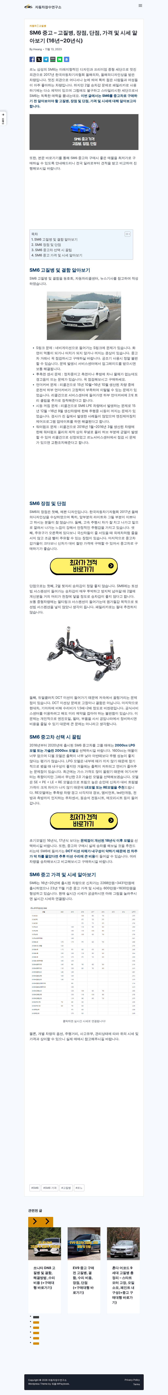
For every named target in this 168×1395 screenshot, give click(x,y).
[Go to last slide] (34, 1222)
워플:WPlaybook (60, 1384)
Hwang (37, 49)
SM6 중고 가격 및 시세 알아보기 (59, 255)
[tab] (36, 1317)
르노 (79, 1187)
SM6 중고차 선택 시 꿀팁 (54, 250)
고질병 (66, 1187)
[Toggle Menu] (140, 5)
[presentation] (44, 1243)
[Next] (47, 1222)
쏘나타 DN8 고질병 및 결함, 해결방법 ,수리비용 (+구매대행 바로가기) (44, 1278)
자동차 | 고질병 (38, 25)
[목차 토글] (126, 234)
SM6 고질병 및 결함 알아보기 (56, 239)
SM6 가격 (50, 1187)
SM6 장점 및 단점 (48, 245)
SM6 (35, 1187)
